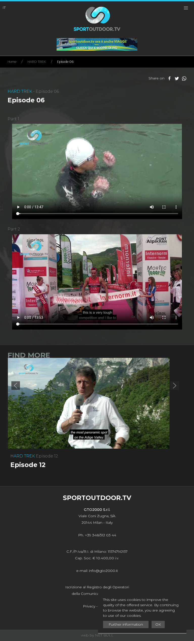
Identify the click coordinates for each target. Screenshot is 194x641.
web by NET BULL (97, 635)
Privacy (89, 606)
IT (4, 7)
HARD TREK (37, 62)
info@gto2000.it (103, 570)
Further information (126, 624)
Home (12, 62)
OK (158, 624)
